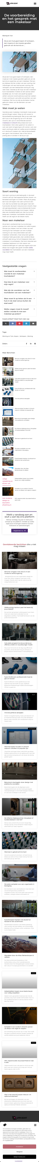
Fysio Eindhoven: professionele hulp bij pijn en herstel (18, 677)
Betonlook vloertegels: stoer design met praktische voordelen (18, 783)
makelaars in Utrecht (10, 123)
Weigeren (19, 1151)
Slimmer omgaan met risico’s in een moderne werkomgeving (17, 572)
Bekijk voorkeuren (19, 1157)
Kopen (16, 336)
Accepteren (19, 1146)
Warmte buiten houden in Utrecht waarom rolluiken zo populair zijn (16, 747)
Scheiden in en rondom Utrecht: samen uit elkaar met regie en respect (18, 1027)
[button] (35, 1125)
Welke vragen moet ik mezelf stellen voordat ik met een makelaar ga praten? (19, 311)
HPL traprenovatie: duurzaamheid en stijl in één (19, 1061)
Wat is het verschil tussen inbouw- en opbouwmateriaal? (17, 1095)
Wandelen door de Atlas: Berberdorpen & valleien (19, 956)
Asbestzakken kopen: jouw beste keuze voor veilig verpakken (18, 992)
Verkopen (23, 336)
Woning (30, 336)
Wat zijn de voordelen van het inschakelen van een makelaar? (19, 291)
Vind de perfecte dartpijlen (22, 398)
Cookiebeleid (18, 1161)
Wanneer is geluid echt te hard (23, 438)
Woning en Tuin (7, 35)
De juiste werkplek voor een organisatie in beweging (19, 885)
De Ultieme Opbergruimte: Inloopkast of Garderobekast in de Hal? (18, 819)
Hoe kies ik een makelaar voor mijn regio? (19, 283)
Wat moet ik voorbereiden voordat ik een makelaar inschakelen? (19, 273)
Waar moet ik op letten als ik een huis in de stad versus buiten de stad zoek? (19, 301)
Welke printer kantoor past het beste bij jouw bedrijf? (18, 608)
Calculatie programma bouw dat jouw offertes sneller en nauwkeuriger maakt (25, 380)
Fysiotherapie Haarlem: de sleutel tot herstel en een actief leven (17, 920)
